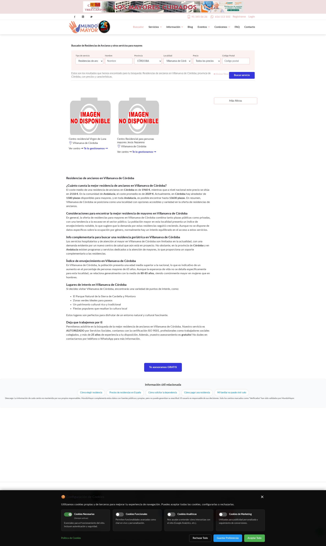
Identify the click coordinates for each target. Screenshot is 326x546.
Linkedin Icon (83, 16)
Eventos (202, 27)
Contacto (249, 27)
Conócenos (220, 27)
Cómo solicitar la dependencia (162, 393)
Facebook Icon (74, 16)
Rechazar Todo (200, 538)
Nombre (108, 56)
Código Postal (228, 56)
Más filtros (235, 100)
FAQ (237, 27)
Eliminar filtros (222, 74)
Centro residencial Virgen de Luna (87, 139)
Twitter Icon (91, 16)
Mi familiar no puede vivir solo (231, 393)
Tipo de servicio (83, 56)
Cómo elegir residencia (91, 393)
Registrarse (239, 16)
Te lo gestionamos (94, 148)
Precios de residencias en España (125, 393)
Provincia (138, 56)
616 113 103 (222, 17)
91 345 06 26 (199, 17)
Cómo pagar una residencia (197, 393)
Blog (190, 27)
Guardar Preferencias (228, 538)
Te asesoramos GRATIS (163, 367)
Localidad (168, 56)
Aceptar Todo (254, 538)
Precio (195, 56)
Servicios (154, 27)
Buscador (138, 27)
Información (173, 27)
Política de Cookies (71, 538)
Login (251, 16)
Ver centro (75, 148)
